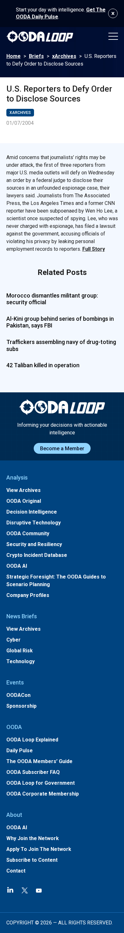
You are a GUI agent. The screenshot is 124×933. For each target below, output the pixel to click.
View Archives (23, 490)
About (14, 814)
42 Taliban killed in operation (42, 365)
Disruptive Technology (33, 523)
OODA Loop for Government (40, 783)
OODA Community (27, 533)
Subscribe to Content (32, 860)
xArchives (64, 56)
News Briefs (21, 616)
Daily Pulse (19, 750)
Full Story (93, 249)
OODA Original (23, 501)
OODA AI (16, 566)
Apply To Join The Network (38, 849)
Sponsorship (21, 706)
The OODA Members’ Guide (39, 761)
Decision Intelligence (31, 512)
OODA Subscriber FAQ (33, 772)
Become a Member (62, 448)
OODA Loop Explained (32, 740)
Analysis (17, 477)
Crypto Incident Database (36, 555)
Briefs (36, 56)
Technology (20, 661)
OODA (14, 727)
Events (15, 682)
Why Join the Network (32, 838)
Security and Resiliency (34, 544)
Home (13, 56)
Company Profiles (27, 595)
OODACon (18, 695)
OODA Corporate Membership (42, 794)
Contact (15, 871)
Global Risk (19, 651)
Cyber (13, 640)
